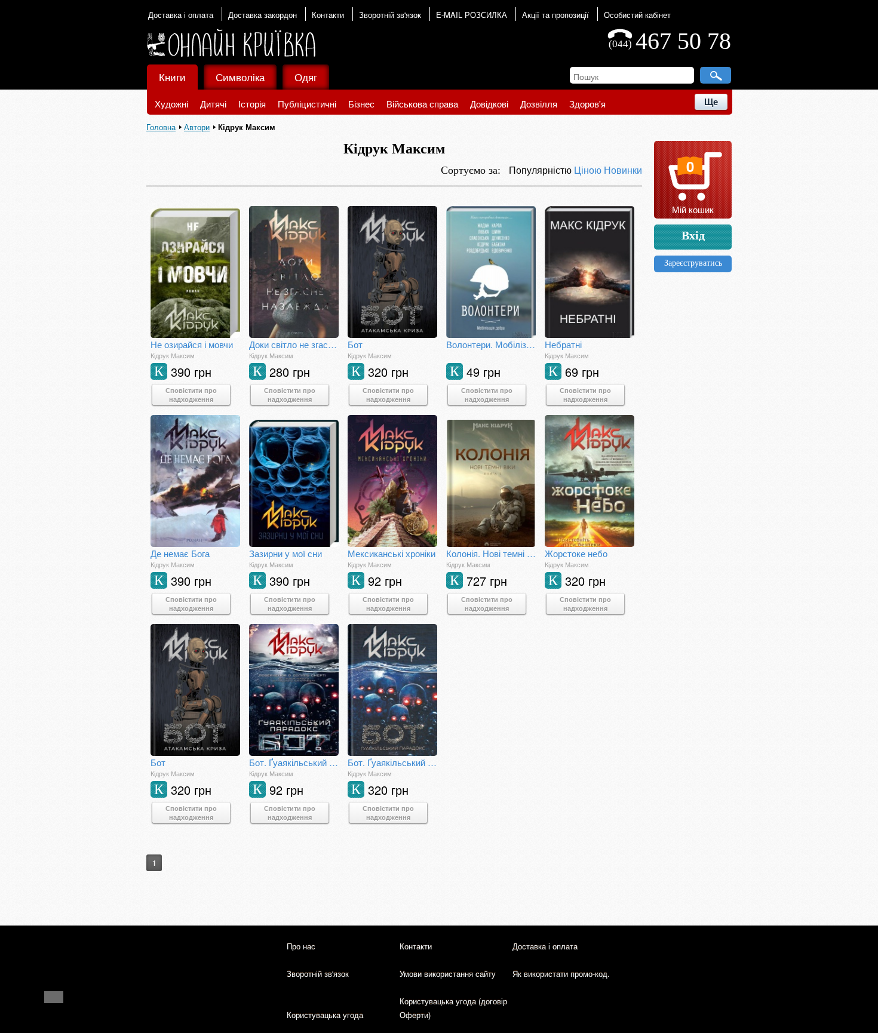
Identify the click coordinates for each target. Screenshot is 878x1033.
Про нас (301, 946)
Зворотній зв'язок (390, 14)
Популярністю (541, 170)
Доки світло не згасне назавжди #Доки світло (294, 344)
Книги (172, 76)
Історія (252, 103)
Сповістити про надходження (191, 395)
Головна (161, 127)
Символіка (240, 76)
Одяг (305, 76)
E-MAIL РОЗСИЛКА (471, 14)
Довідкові (489, 103)
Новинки (623, 170)
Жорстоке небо (576, 553)
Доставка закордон (262, 14)
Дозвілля (538, 103)
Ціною (589, 170)
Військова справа (422, 103)
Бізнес (361, 103)
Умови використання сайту (448, 973)
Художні (171, 103)
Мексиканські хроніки (391, 553)
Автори (197, 127)
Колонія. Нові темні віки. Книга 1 (491, 553)
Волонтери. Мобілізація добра (491, 344)
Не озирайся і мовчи (192, 344)
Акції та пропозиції (555, 14)
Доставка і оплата (180, 14)
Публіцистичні (307, 103)
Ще (711, 102)
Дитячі (213, 103)
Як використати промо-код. (561, 973)
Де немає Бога (180, 553)
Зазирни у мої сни (285, 553)
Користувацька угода (325, 1014)
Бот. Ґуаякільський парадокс (294, 762)
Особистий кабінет (637, 14)
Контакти (328, 14)
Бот (355, 344)
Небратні (563, 344)
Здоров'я (587, 103)
